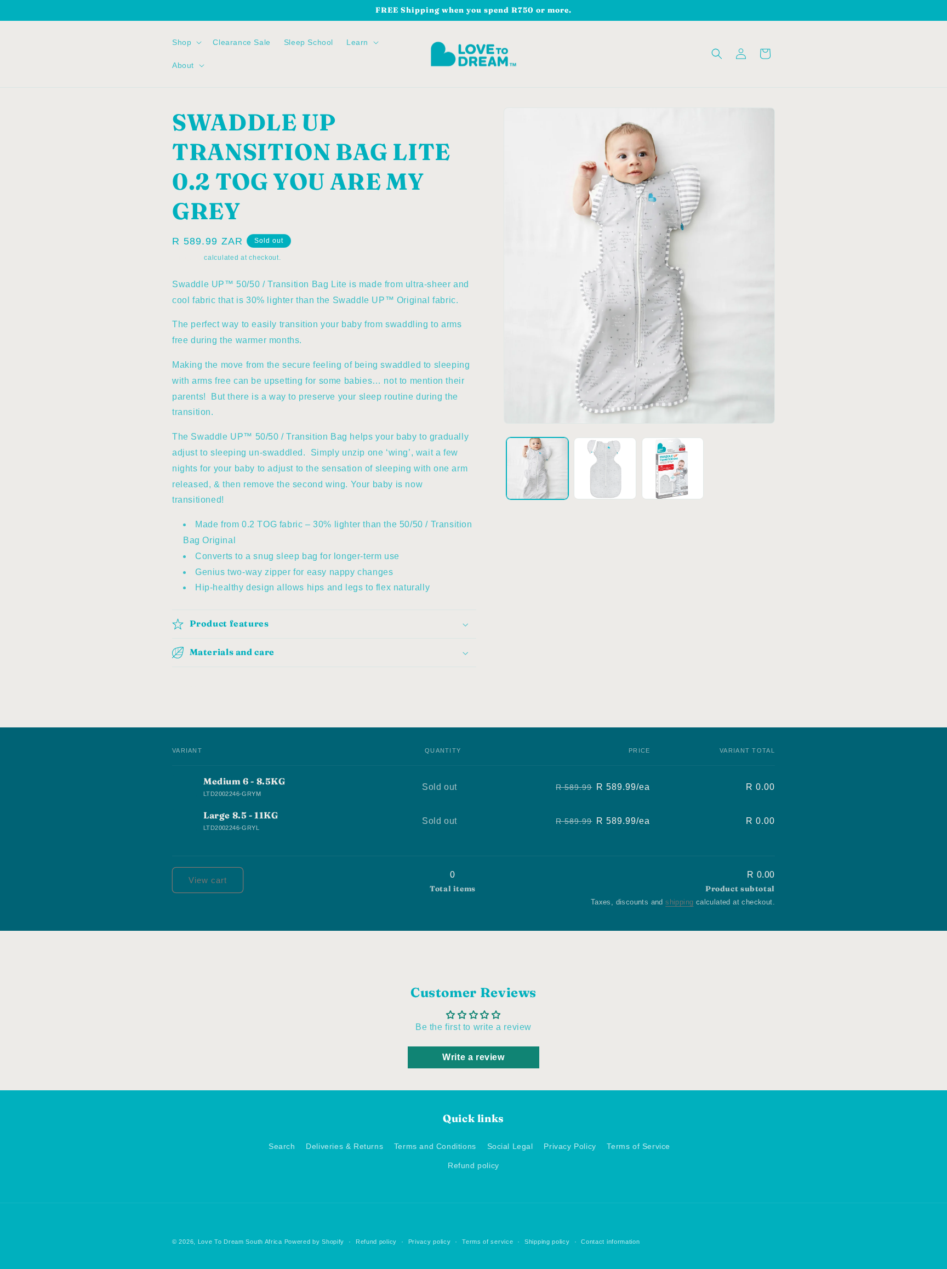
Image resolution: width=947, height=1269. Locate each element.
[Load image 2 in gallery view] (605, 468)
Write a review (473, 1057)
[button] (186, 42)
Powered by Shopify (314, 1241)
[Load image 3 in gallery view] (673, 468)
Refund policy (473, 1165)
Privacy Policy (570, 1146)
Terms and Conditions (435, 1146)
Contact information (610, 1241)
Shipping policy (547, 1241)
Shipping (187, 257)
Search (282, 1146)
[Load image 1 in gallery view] (537, 468)
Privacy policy (429, 1241)
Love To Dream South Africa (240, 1241)
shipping (679, 902)
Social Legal (510, 1146)
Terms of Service (638, 1146)
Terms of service (487, 1241)
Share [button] (194, 687)
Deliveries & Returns (344, 1146)
